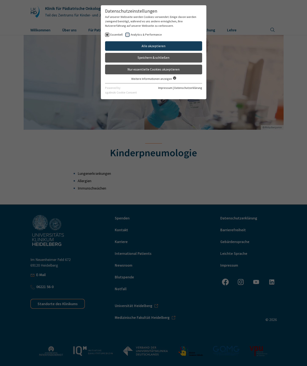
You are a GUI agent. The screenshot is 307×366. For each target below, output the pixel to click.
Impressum (165, 88)
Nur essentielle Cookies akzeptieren (153, 69)
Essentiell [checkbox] (116, 34)
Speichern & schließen (153, 57)
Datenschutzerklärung (188, 88)
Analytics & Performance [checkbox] (146, 34)
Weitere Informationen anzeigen (152, 79)
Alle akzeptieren (153, 46)
